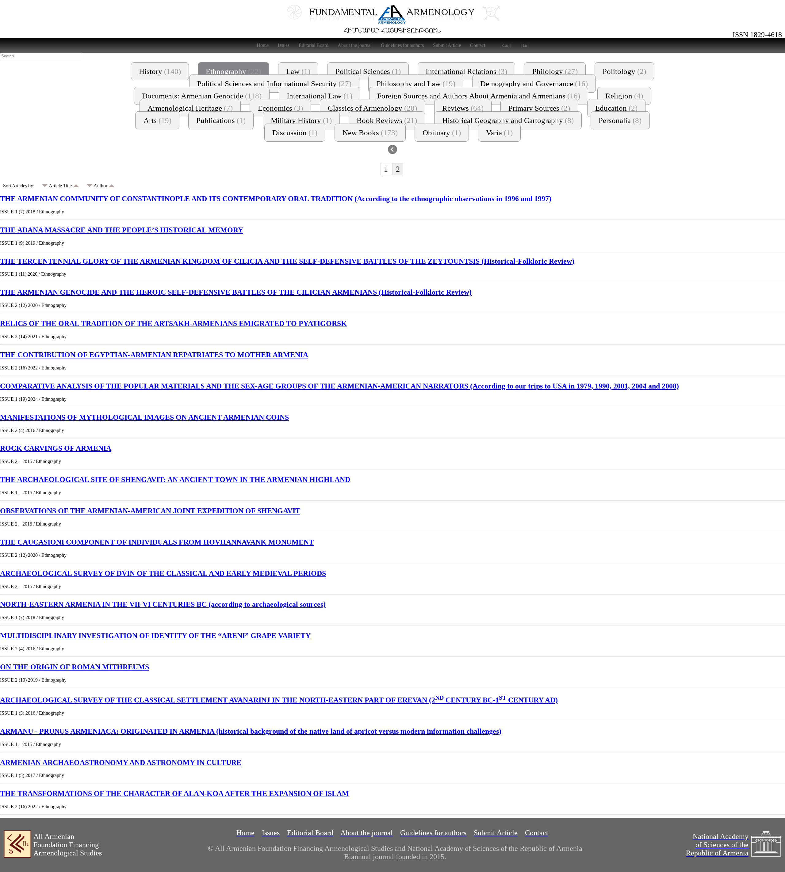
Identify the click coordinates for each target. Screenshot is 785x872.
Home (263, 45)
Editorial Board (313, 45)
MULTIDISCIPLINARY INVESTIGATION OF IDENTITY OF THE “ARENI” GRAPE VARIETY (155, 636)
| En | (524, 45)
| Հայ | (505, 45)
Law (298, 71)
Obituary (442, 132)
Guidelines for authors (402, 45)
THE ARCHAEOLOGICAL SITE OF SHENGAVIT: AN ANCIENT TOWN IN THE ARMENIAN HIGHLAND (175, 480)
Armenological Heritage (190, 108)
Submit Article (447, 45)
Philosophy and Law (416, 83)
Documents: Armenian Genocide (202, 96)
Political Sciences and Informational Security (274, 83)
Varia (499, 132)
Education (616, 108)
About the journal (355, 45)
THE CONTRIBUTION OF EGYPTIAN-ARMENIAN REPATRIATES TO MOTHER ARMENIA (154, 355)
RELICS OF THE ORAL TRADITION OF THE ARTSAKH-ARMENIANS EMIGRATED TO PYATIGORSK (173, 323)
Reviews (463, 108)
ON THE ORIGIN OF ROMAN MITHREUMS (74, 667)
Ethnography (233, 71)
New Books (370, 132)
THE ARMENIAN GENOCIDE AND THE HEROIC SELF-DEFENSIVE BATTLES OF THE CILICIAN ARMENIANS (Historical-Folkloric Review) (236, 292)
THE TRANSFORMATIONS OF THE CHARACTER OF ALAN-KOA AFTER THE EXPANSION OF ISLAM (174, 793)
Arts (157, 120)
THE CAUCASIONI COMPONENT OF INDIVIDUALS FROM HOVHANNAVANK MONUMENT (157, 542)
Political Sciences (368, 71)
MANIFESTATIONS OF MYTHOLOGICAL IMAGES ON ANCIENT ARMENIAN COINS (144, 417)
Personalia (620, 120)
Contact (477, 45)
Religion (624, 96)
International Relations (466, 71)
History (160, 71)
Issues (283, 45)
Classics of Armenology (372, 108)
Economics (280, 108)
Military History (301, 120)
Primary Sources (539, 108)
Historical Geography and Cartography (508, 120)
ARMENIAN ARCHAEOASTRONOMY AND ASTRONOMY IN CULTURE (120, 763)
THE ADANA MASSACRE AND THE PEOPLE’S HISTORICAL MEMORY (121, 230)
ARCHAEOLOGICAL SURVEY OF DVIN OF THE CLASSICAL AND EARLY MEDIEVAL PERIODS (163, 573)
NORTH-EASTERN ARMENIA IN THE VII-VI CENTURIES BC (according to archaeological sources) (163, 604)
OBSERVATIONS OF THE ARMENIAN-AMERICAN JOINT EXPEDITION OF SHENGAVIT (150, 511)
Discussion (294, 132)
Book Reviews (387, 120)
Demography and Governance (534, 83)
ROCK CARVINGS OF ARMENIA (55, 448)
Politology (624, 71)
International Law (319, 96)
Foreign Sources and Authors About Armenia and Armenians (478, 96)
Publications (221, 120)
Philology (555, 71)
